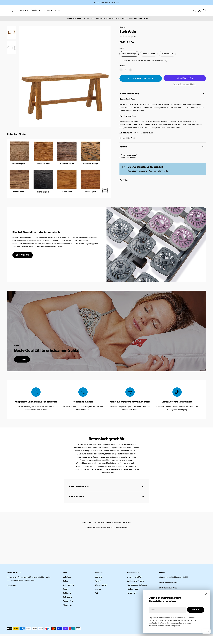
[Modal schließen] (206, 594)
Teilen (125, 180)
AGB (96, 593)
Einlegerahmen (68, 585)
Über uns (46, 10)
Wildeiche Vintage (129, 54)
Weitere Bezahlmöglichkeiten (185, 84)
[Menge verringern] (121, 70)
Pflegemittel (67, 605)
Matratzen (67, 577)
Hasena (122, 27)
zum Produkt (22, 255)
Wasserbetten (68, 601)
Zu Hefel (22, 359)
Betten (65, 581)
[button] (106, 527)
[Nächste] (138, 2)
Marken (23, 10)
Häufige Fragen (133, 589)
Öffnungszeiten (101, 585)
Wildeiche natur (149, 54)
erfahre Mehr (163, 171)
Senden (195, 610)
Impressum (11, 586)
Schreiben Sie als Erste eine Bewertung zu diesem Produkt (106, 527)
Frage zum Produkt (128, 158)
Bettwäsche (67, 597)
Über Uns (98, 577)
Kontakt (98, 581)
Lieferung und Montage (136, 577)
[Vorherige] (75, 2)
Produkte (34, 10)
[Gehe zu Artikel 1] (11, 32)
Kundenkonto (132, 593)
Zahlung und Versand (135, 581)
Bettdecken (67, 593)
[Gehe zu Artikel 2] (11, 47)
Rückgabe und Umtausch (137, 585)
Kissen (65, 589)
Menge (122, 66)
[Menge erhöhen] (130, 70)
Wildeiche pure (167, 54)
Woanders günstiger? (129, 155)
